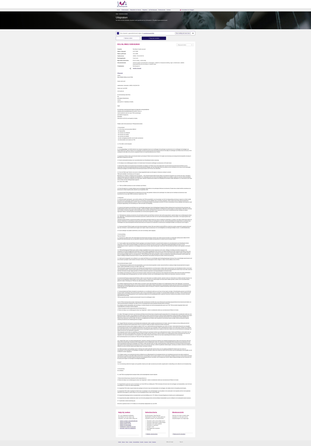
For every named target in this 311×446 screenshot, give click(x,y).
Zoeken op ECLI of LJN (125, 423)
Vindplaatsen (120, 66)
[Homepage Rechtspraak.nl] (121, 3)
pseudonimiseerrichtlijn (148, 33)
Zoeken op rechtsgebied (125, 425)
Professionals (161, 9)
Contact (169, 9)
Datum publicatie (121, 53)
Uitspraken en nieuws (135, 9)
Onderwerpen (125, 9)
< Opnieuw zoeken (128, 38)
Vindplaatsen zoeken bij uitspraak (128, 426)
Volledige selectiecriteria (151, 434)
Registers (144, 9)
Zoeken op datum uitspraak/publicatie (128, 421)
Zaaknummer (120, 56)
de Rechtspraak (153, 9)
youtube (193, 442)
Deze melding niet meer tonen (183, 33)
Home (118, 9)
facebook (186, 442)
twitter (184, 442)
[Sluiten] (193, 33)
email (177, 442)
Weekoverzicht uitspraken (179, 434)
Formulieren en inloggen (187, 9)
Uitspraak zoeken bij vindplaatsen (128, 428)
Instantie (119, 49)
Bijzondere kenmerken (123, 60)
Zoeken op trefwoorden (125, 422)
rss (175, 442)
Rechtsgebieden (121, 58)
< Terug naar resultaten (153, 38)
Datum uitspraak (121, 51)
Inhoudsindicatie (121, 62)
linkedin (190, 442)
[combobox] (185, 45)
